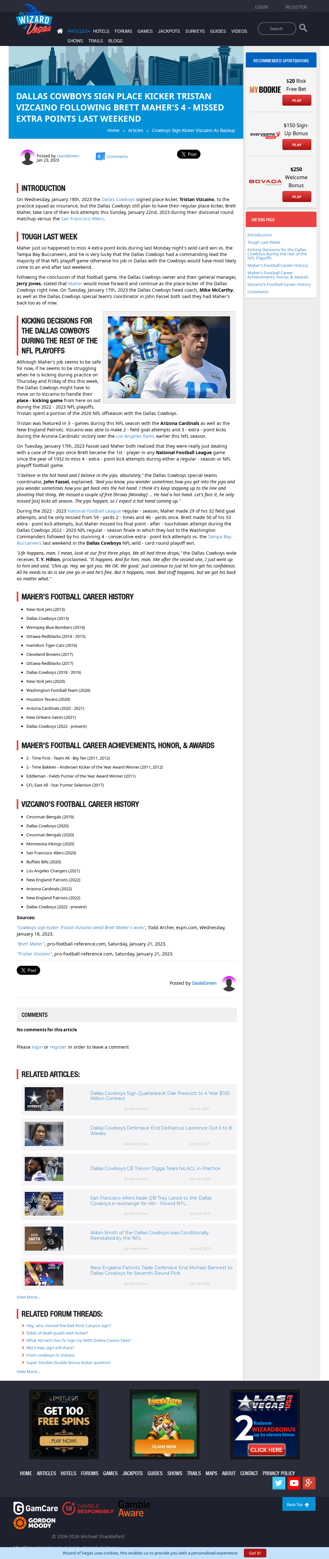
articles (46, 1473)
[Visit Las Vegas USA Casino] (265, 1424)
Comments (258, 292)
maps (211, 1473)
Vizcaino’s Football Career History (279, 284)
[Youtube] (294, 1483)
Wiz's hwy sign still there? (50, 1348)
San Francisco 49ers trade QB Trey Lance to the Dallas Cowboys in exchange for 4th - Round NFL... (151, 1200)
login (38, 1047)
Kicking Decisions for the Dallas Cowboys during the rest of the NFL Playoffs (277, 254)
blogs (115, 41)
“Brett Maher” (31, 944)
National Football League (94, 511)
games (145, 31)
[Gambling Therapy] (34, 1522)
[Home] (59, 32)
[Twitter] (278, 1483)
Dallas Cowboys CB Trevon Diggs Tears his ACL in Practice (155, 1168)
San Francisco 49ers (82, 219)
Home (113, 130)
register (59, 1047)
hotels (101, 31)
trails (95, 41)
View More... (28, 1297)
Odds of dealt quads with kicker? (57, 1333)
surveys (195, 31)
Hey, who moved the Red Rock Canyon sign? (68, 1325)
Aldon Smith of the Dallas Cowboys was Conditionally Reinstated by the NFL (149, 1235)
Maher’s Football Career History (277, 265)
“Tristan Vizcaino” (34, 954)
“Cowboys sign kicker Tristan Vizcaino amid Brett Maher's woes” (81, 927)
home (26, 1473)
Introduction (259, 235)
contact (249, 1473)
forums (123, 31)
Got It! (255, 1553)
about (229, 1473)
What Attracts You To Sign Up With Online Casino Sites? (78, 1340)
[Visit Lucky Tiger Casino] (164, 1424)
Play (296, 100)
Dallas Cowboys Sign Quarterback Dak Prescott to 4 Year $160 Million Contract (160, 1096)
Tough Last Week (263, 242)
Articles (135, 130)
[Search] (303, 29)
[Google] (309, 1483)
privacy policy (279, 1473)
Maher (75, 283)
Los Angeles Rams (135, 436)
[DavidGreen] (27, 157)
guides (218, 31)
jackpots (169, 31)
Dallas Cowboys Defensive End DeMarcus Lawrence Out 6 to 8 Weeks (161, 1130)
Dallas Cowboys (118, 199)
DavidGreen (68, 156)
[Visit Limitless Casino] (64, 1424)
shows (75, 41)
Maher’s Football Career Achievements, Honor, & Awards (277, 275)
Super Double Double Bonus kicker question (68, 1362)
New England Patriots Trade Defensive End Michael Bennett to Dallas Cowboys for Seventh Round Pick (161, 1270)
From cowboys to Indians (50, 1355)
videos (239, 31)
